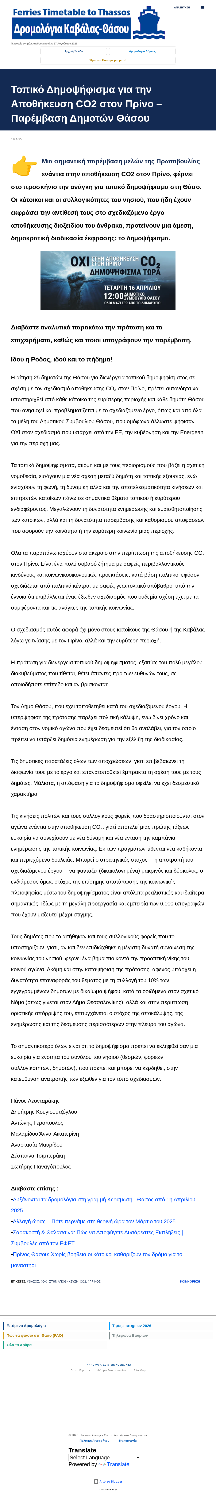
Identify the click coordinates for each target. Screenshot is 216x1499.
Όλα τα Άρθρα (19, 1345)
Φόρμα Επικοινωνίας (112, 1370)
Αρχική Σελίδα (74, 51)
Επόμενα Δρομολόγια (26, 1326)
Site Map (140, 1370)
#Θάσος (33, 1281)
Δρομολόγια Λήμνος (142, 51)
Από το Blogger (110, 1481)
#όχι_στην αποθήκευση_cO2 (63, 1281)
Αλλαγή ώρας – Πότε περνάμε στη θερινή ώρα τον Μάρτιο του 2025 (94, 1221)
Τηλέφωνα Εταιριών (130, 1335)
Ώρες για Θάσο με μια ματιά (108, 60)
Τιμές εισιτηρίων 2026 (131, 1326)
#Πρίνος (94, 1281)
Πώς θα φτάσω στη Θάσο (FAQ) (35, 1335)
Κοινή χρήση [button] (190, 1281)
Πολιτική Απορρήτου (94, 1440)
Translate (118, 1464)
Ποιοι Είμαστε (80, 1370)
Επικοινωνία (128, 1440)
